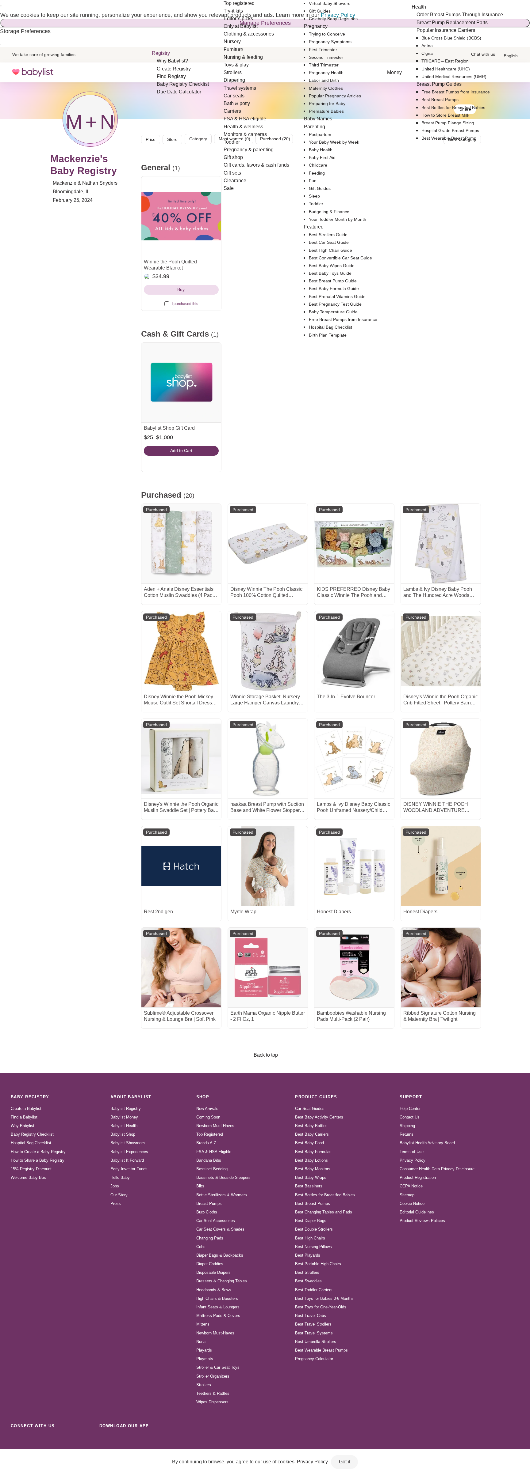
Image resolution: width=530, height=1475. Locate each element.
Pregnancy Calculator (314, 1358)
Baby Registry (30, 1097)
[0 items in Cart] (514, 72)
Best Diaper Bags (310, 1220)
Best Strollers (307, 1272)
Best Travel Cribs (310, 1315)
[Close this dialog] (1, 5)
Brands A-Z (206, 1143)
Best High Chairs (310, 1238)
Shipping (407, 1125)
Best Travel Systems (314, 1333)
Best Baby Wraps (310, 1177)
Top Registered (209, 1134)
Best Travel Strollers (313, 1324)
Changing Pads (209, 1238)
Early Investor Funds (129, 1169)
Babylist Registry (125, 1108)
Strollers (203, 1385)
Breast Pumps (209, 1203)
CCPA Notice (411, 1186)
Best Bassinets (308, 1186)
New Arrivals (207, 1108)
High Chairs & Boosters (217, 1298)
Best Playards (307, 1255)
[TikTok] (16, 1439)
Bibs (200, 1186)
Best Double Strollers (314, 1229)
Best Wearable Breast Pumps (321, 1350)
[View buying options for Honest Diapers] (354, 866)
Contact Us (410, 1117)
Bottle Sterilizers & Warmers (221, 1195)
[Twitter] (70, 1439)
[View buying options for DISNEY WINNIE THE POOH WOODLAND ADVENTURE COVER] (441, 758)
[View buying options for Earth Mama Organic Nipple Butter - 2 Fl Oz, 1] (268, 967)
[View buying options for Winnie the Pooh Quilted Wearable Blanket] (181, 216)
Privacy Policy (412, 1160)
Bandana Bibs (208, 1160)
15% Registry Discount (31, 1169)
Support (411, 1097)
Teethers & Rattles (212, 1393)
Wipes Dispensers (212, 1402)
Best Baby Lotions (311, 1160)
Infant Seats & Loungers (218, 1307)
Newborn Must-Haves (215, 1125)
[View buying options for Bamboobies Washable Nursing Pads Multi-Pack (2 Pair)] (354, 967)
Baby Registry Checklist (32, 1134)
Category (198, 138)
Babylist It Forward (127, 1160)
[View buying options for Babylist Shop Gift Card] (181, 382)
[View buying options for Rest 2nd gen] (181, 866)
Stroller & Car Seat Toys (218, 1367)
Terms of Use (412, 1151)
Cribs (200, 1246)
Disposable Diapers (213, 1272)
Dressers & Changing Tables (221, 1281)
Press (115, 1203)
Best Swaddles (308, 1281)
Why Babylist (22, 1125)
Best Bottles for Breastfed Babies (325, 1195)
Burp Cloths (206, 1212)
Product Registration (418, 1177)
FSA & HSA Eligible (213, 1151)
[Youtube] (84, 1439)
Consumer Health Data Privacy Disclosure (437, 1169)
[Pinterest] (57, 1439)
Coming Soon (208, 1117)
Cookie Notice (412, 1203)
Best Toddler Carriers (313, 1290)
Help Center (410, 1108)
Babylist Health (123, 1125)
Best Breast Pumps (312, 1203)
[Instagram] (30, 1439)
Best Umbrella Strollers (315, 1341)
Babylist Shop (122, 1134)
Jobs (114, 1186)
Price (151, 139)
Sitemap (407, 1195)
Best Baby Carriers (312, 1134)
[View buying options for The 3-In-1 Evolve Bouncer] (354, 651)
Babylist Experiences (129, 1151)
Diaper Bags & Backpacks (219, 1255)
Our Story (119, 1195)
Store (172, 139)
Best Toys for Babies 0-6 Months (324, 1298)
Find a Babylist (24, 1117)
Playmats (204, 1358)
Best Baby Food (309, 1143)
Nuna (200, 1341)
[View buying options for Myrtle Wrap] (268, 866)
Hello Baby (120, 1177)
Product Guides (316, 1097)
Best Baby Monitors (312, 1169)
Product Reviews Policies (422, 1220)
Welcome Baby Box (28, 1177)
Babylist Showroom (127, 1143)
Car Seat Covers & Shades (220, 1229)
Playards (204, 1350)
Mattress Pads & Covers (218, 1315)
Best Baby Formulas (313, 1151)
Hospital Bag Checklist (31, 1143)
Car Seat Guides (310, 1108)
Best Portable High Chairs (318, 1264)
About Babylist (131, 1097)
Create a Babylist (26, 1108)
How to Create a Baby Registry (38, 1151)
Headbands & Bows (213, 1290)
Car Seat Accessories (215, 1220)
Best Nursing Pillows (313, 1246)
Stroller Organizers (212, 1376)
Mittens (202, 1324)
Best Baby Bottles (311, 1125)
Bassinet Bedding (212, 1169)
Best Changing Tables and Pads (323, 1212)
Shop (202, 1097)
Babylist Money (124, 1117)
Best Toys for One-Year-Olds (320, 1307)
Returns (406, 1134)
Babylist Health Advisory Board (427, 1143)
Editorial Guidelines (417, 1212)
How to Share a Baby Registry (37, 1160)
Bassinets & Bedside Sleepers (223, 1177)
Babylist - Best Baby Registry (32, 72)
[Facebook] (43, 1439)
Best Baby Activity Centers (319, 1117)
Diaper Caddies (209, 1264)
